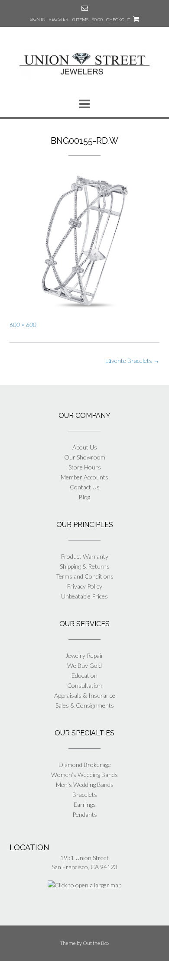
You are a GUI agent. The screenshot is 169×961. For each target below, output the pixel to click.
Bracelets (84, 794)
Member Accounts (84, 477)
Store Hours (84, 467)
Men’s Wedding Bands (85, 784)
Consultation (84, 685)
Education (85, 675)
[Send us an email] (85, 8)
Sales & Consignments (84, 705)
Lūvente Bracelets (132, 360)
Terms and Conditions (85, 576)
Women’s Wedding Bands (84, 774)
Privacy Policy (84, 586)
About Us (84, 447)
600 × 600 (23, 324)
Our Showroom (84, 457)
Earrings (85, 804)
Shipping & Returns (85, 566)
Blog (84, 497)
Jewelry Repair (84, 655)
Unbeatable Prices (84, 596)
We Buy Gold (84, 665)
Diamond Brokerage (84, 764)
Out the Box (96, 943)
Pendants (84, 814)
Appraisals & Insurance (84, 695)
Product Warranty (84, 556)
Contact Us (85, 487)
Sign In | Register (49, 19)
